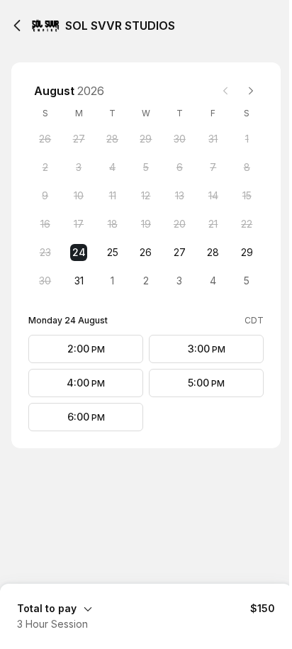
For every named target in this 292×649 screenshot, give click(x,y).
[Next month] (251, 90)
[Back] (17, 26)
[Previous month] (225, 90)
